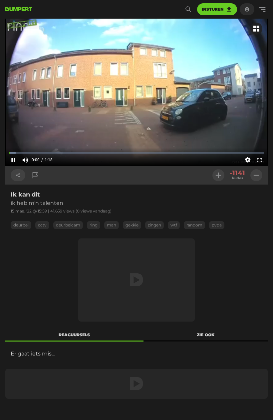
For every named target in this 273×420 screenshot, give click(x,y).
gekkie (132, 224)
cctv (42, 224)
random (194, 224)
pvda (217, 224)
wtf (173, 224)
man (111, 224)
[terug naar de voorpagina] (18, 9)
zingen (154, 224)
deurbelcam (68, 224)
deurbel (21, 224)
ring (94, 224)
